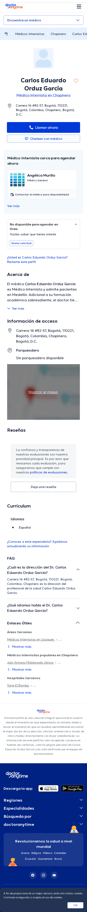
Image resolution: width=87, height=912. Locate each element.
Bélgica (36, 853)
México (47, 853)
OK (75, 905)
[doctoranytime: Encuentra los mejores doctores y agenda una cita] (6, 33)
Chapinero (58, 34)
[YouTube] (54, 875)
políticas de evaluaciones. (49, 472)
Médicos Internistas (29, 34)
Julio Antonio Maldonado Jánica (30, 662)
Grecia (25, 853)
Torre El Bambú (18, 685)
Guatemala (45, 858)
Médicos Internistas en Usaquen (31, 639)
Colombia (60, 853)
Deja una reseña (43, 487)
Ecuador (30, 858)
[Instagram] (43, 875)
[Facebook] (32, 875)
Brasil (58, 858)
